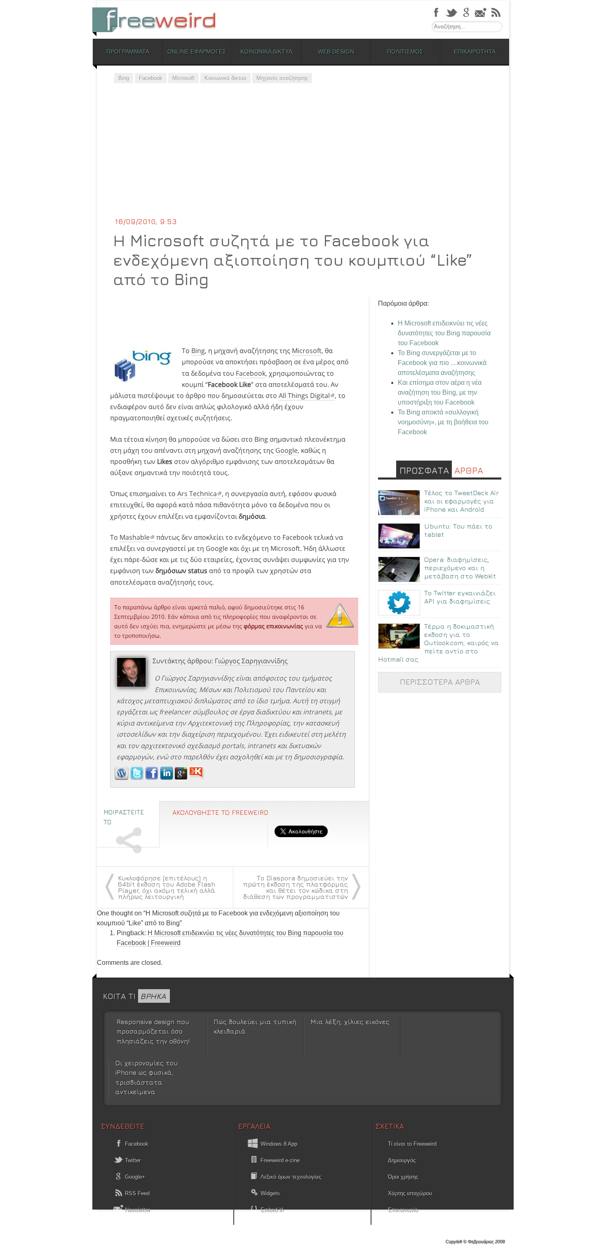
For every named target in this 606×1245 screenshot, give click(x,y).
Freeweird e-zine (280, 1160)
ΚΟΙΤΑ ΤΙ (134, 996)
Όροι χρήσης (403, 1177)
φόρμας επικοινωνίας (273, 626)
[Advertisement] (303, 154)
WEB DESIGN (336, 51)
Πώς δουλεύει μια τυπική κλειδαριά (255, 1026)
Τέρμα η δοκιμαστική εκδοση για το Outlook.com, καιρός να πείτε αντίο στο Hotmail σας (438, 642)
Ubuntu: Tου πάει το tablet (458, 530)
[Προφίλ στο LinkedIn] (167, 777)
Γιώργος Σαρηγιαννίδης (251, 660)
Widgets (270, 1193)
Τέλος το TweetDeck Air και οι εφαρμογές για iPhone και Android (461, 501)
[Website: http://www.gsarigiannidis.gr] (122, 777)
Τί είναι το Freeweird (412, 1144)
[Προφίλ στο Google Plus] (182, 777)
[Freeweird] (159, 19)
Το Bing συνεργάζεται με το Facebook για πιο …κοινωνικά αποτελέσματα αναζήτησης (442, 362)
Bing (123, 78)
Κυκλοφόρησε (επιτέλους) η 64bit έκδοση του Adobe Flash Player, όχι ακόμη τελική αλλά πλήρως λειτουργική (166, 887)
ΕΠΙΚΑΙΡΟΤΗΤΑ (475, 51)
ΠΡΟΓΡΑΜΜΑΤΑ (127, 51)
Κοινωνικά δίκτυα (225, 78)
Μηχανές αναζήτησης (282, 78)
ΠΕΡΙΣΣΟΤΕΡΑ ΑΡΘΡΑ (440, 681)
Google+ (134, 1177)
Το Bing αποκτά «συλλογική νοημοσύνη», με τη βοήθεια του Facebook (443, 422)
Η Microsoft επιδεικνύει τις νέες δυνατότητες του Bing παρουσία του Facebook (444, 333)
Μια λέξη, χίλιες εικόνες (350, 1021)
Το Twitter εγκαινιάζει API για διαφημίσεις (460, 597)
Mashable (135, 537)
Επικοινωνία (403, 1210)
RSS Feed (136, 1193)
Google (286, 450)
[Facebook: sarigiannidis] (152, 777)
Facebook (150, 78)
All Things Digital (304, 395)
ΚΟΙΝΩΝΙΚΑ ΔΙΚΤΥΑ (266, 51)
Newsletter (136, 1210)
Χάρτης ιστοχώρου (410, 1193)
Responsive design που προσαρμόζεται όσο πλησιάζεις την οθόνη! (153, 1031)
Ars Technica (197, 493)
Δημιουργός (402, 1160)
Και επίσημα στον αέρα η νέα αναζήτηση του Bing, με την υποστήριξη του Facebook (440, 392)
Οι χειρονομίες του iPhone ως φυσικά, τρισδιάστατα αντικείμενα (146, 1077)
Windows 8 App (279, 1144)
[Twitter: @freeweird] (137, 777)
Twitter (132, 1160)
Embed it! (272, 1210)
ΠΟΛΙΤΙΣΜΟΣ (405, 51)
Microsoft (183, 78)
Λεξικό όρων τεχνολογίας (291, 1177)
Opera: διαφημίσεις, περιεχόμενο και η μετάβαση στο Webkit (460, 568)
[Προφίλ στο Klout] (197, 777)
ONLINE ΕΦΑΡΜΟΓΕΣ (196, 51)
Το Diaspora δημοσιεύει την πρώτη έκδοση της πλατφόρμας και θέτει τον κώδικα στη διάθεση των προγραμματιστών (295, 887)
